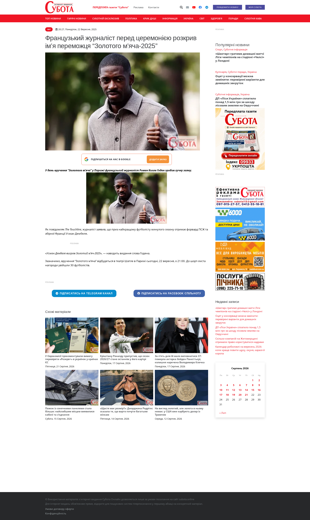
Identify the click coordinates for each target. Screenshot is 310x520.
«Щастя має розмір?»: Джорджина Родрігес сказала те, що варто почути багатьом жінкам (126, 411)
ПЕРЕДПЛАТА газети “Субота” (111, 7)
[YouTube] (194, 7)
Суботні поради (237, 71)
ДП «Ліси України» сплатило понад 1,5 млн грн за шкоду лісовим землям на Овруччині (237, 102)
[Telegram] (207, 7)
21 (246, 394)
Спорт (218, 49)
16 (259, 389)
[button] (181, 7)
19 (233, 394)
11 (227, 389)
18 (227, 394)
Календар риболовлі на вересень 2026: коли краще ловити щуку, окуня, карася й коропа (240, 350)
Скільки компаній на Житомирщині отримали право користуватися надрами (239, 340)
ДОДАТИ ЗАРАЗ (157, 159)
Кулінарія (221, 71)
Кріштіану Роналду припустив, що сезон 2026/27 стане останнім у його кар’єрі (125, 357)
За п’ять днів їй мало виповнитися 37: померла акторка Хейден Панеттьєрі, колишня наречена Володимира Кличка (180, 359)
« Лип (222, 412)
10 (220, 389)
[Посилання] (59, 7)
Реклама (138, 7)
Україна (252, 71)
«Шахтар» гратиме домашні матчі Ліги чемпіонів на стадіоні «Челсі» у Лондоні (239, 57)
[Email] (187, 7)
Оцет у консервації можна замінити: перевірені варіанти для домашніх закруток (240, 79)
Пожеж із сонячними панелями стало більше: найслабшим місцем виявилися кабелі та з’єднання (69, 411)
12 (233, 389)
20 (240, 394)
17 (220, 394)
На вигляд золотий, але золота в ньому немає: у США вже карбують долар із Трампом (179, 411)
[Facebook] (200, 7)
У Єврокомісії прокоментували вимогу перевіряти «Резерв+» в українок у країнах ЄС (71, 359)
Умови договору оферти (59, 508)
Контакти (153, 7)
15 (252, 389)
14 (246, 389)
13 (240, 389)
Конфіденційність (55, 513)
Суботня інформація (235, 49)
